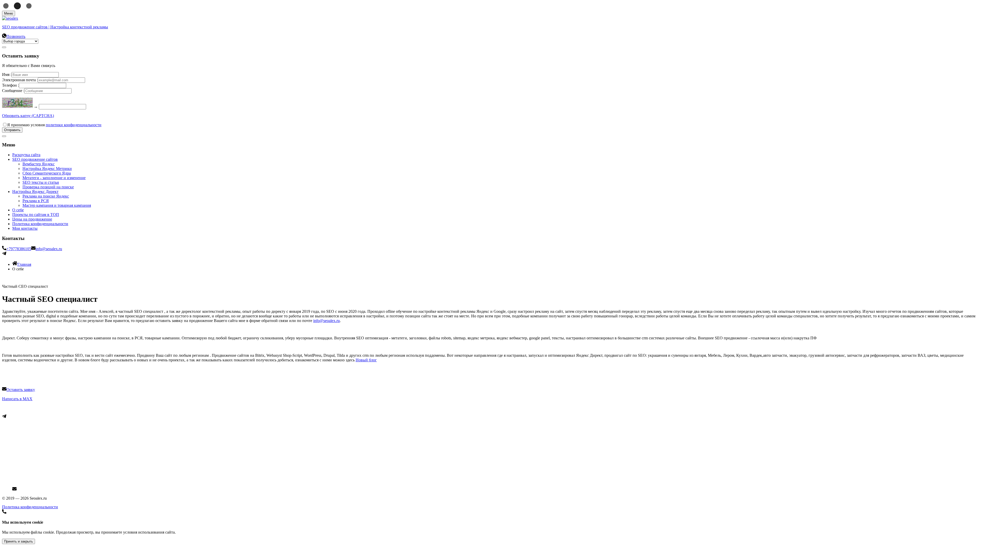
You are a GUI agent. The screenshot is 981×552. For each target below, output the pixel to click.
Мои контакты (25, 228)
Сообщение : (13, 90)
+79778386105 (18, 249)
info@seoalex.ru (49, 249)
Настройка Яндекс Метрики (47, 168)
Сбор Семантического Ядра (46, 173)
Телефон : (10, 85)
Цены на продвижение (32, 219)
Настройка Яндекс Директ (35, 191)
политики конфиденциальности (73, 125)
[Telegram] (4, 254)
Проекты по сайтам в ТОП (35, 214)
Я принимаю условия (54, 125)
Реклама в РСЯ (35, 201)
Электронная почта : (20, 80)
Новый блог (366, 360)
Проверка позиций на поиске (48, 187)
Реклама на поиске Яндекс (45, 196)
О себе (18, 210)
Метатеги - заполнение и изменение (54, 178)
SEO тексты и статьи (40, 182)
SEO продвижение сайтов (35, 159)
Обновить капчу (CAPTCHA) (28, 115)
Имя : (6, 74)
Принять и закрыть (18, 541)
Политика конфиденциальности (40, 224)
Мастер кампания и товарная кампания (56, 205)
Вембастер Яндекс (38, 164)
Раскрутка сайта (26, 155)
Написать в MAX (17, 399)
